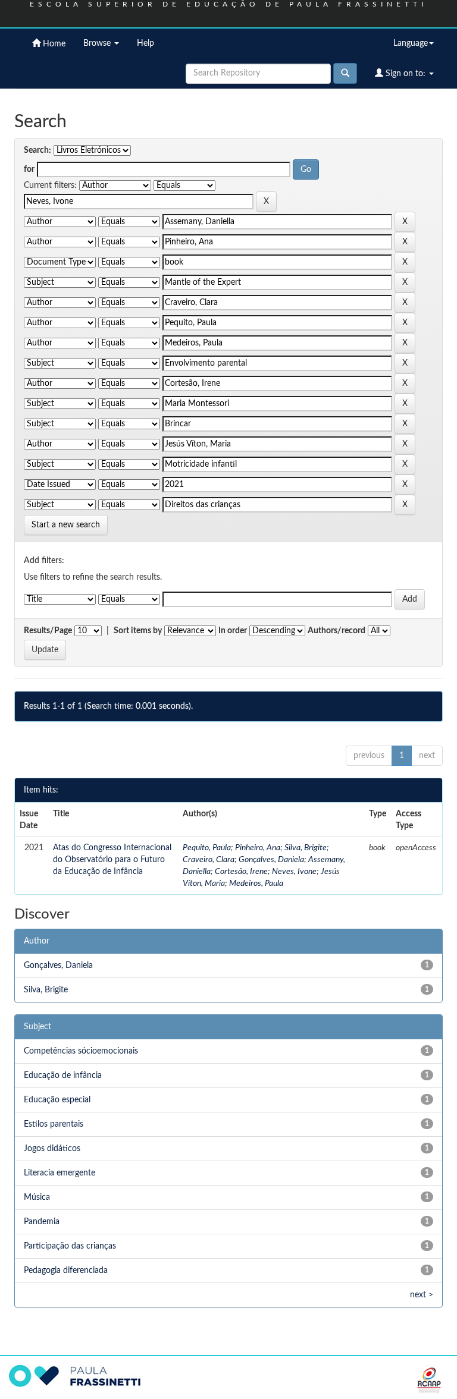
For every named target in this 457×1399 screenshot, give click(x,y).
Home (52, 44)
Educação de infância (63, 1075)
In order (232, 631)
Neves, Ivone (294, 871)
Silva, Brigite (305, 848)
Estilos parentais (53, 1124)
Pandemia (42, 1222)
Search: (37, 150)
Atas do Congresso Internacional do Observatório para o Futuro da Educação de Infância (112, 860)
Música (37, 1197)
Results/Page (48, 631)
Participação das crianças (70, 1246)
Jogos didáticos (52, 1149)
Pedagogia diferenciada (66, 1270)
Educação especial (57, 1100)
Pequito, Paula (207, 848)
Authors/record (336, 631)
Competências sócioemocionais (81, 1051)
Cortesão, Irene (241, 871)
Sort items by (138, 631)
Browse (98, 43)
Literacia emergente (59, 1173)
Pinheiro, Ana (257, 848)
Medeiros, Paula (256, 883)
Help (145, 43)
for (29, 169)
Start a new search (66, 525)
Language (410, 43)
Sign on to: (405, 74)
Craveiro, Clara (208, 860)
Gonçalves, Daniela (271, 860)
